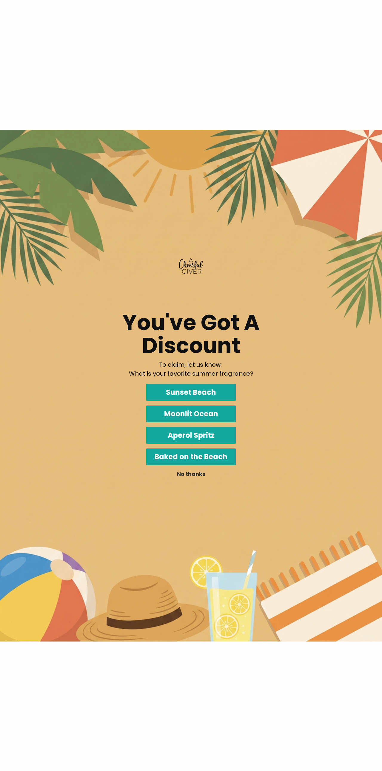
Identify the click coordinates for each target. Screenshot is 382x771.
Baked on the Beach (191, 457)
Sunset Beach (191, 392)
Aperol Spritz (191, 435)
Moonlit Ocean (191, 414)
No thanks (191, 474)
